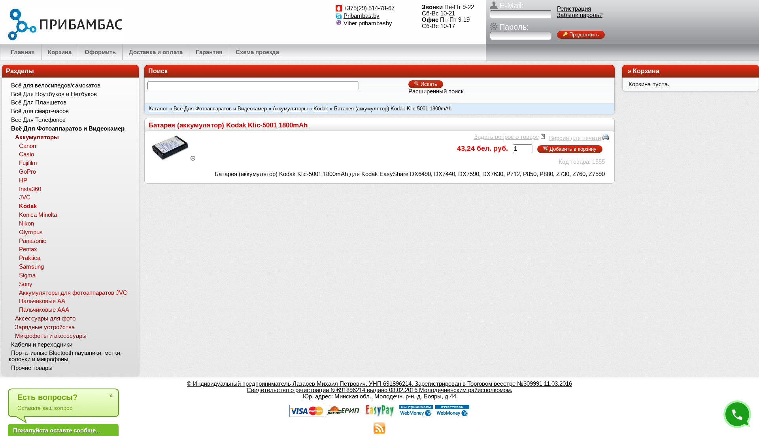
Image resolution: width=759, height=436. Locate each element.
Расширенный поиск (436, 91)
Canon (27, 146)
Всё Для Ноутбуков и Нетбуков (54, 94)
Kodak (320, 109)
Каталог (158, 109)
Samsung (31, 266)
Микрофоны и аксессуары (51, 336)
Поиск (158, 71)
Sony (25, 284)
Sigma (27, 275)
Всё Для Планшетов (38, 102)
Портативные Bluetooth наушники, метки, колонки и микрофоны (65, 356)
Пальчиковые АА (42, 301)
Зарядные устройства (45, 327)
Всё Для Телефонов (38, 120)
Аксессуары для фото (45, 318)
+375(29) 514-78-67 (369, 8)
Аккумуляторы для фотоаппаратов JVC (73, 293)
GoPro (27, 172)
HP (23, 180)
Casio (26, 154)
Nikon (26, 223)
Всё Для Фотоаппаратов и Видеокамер (220, 109)
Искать (428, 84)
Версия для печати (575, 138)
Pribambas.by (362, 16)
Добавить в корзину (572, 149)
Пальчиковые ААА (44, 310)
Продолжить (583, 35)
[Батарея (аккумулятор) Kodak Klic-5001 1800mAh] (173, 158)
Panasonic (32, 241)
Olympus (31, 232)
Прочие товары (32, 368)
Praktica (29, 258)
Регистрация (574, 9)
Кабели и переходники (41, 344)
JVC (24, 197)
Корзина (646, 71)
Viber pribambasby (368, 23)
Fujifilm (28, 163)
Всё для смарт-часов (40, 111)
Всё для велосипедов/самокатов (55, 85)
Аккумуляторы (290, 109)
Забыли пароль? (579, 15)
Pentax (28, 249)
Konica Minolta (38, 215)
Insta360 (30, 189)
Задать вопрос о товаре (506, 137)
